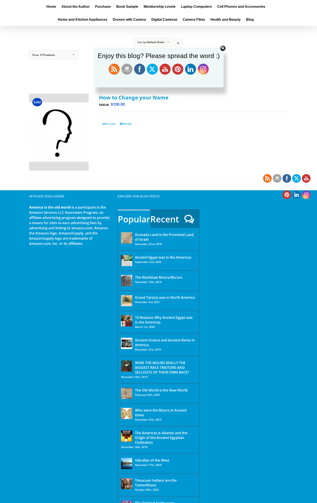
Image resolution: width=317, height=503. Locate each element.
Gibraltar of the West (152, 460)
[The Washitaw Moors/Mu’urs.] (126, 280)
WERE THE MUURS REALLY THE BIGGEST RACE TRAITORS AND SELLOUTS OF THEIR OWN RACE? (162, 367)
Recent (164, 219)
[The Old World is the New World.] (126, 393)
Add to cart (109, 124)
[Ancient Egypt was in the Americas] (126, 260)
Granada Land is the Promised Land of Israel (164, 237)
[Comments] (189, 219)
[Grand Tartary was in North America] (126, 300)
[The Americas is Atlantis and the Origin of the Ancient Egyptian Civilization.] (126, 436)
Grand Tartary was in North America (165, 297)
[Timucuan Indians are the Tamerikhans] (126, 483)
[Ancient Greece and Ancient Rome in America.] (126, 343)
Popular (134, 219)
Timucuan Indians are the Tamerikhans (156, 482)
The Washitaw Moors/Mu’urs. (159, 277)
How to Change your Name (133, 97)
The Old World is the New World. (161, 390)
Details (127, 124)
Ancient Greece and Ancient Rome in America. (165, 342)
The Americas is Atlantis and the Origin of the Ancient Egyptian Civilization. (161, 438)
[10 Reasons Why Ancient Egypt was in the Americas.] (126, 320)
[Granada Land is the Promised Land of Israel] (126, 238)
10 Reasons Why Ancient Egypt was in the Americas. (164, 320)
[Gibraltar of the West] (126, 463)
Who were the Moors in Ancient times (161, 412)
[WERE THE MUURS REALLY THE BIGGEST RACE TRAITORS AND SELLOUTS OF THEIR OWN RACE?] (126, 366)
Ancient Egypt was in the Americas (163, 257)
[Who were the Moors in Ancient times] (126, 413)
